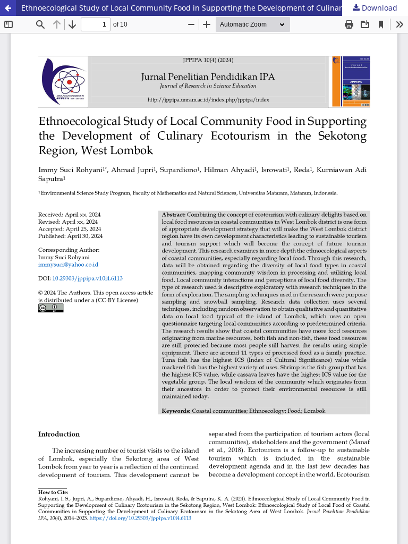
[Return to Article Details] (8, 8)
